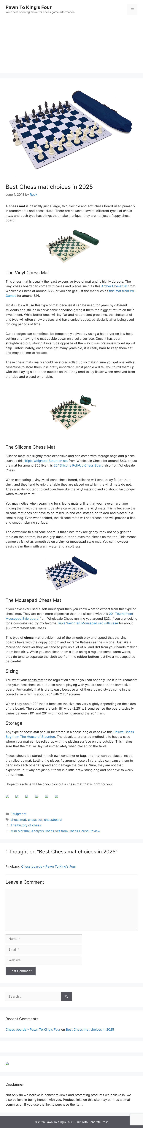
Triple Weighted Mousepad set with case (87, 623)
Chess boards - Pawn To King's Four (48, 866)
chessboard (53, 820)
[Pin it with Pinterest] (39, 799)
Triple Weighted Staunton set (46, 461)
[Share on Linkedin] (49, 799)
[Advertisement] (71, 47)
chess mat (18, 820)
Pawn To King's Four (29, 7)
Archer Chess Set (114, 286)
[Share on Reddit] (29, 799)
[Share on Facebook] (10, 799)
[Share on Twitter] (19, 799)
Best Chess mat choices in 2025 (90, 1029)
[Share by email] (59, 799)
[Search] (66, 996)
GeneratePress (98, 1122)
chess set (35, 820)
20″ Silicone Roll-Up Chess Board (79, 465)
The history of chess (26, 825)
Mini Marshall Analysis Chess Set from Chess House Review (55, 831)
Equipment (18, 814)
